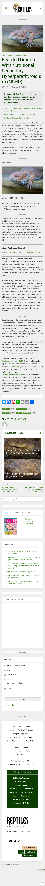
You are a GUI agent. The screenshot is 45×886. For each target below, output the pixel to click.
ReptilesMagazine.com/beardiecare (25, 367)
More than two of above (15, 683)
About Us (26, 761)
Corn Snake (28, 789)
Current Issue (29, 519)
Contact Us (29, 521)
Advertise (29, 524)
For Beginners (17, 751)
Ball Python (13, 792)
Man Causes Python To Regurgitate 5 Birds (20, 114)
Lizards (12, 730)
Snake (9, 670)
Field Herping (15, 737)
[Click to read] (22, 469)
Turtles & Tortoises (25, 730)
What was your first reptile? (15, 666)
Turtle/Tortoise (11, 675)
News (28, 751)
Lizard (9, 679)
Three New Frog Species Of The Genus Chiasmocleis (11, 489)
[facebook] (22, 841)
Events (16, 747)
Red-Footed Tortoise (21, 778)
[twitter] (15, 841)
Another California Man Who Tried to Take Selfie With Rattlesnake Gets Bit (22, 453)
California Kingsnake (21, 796)
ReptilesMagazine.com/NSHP (12, 361)
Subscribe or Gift (29, 848)
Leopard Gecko (27, 792)
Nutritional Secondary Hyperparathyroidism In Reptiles (21, 252)
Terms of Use (25, 831)
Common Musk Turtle (20, 803)
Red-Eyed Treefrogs (21, 799)
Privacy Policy (12, 831)
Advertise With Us (14, 764)
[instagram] (19, 841)
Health (25, 747)
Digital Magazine (31, 852)
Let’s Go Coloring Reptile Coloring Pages (20, 572)
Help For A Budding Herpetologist (16, 118)
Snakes (27, 727)
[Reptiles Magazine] (21, 14)
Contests (20, 754)
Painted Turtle (20, 782)
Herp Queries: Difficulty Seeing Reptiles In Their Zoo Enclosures (33, 489)
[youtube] (10, 841)
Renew (21, 852)
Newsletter (30, 741)
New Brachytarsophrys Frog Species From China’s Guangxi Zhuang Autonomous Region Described (22, 565)
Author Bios (29, 764)
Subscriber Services (29, 856)
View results (9, 705)
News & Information (14, 741)
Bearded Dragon (21, 785)
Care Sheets (16, 727)
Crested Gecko (14, 789)
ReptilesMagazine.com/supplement (15, 375)
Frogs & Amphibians (21, 734)
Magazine (28, 737)
